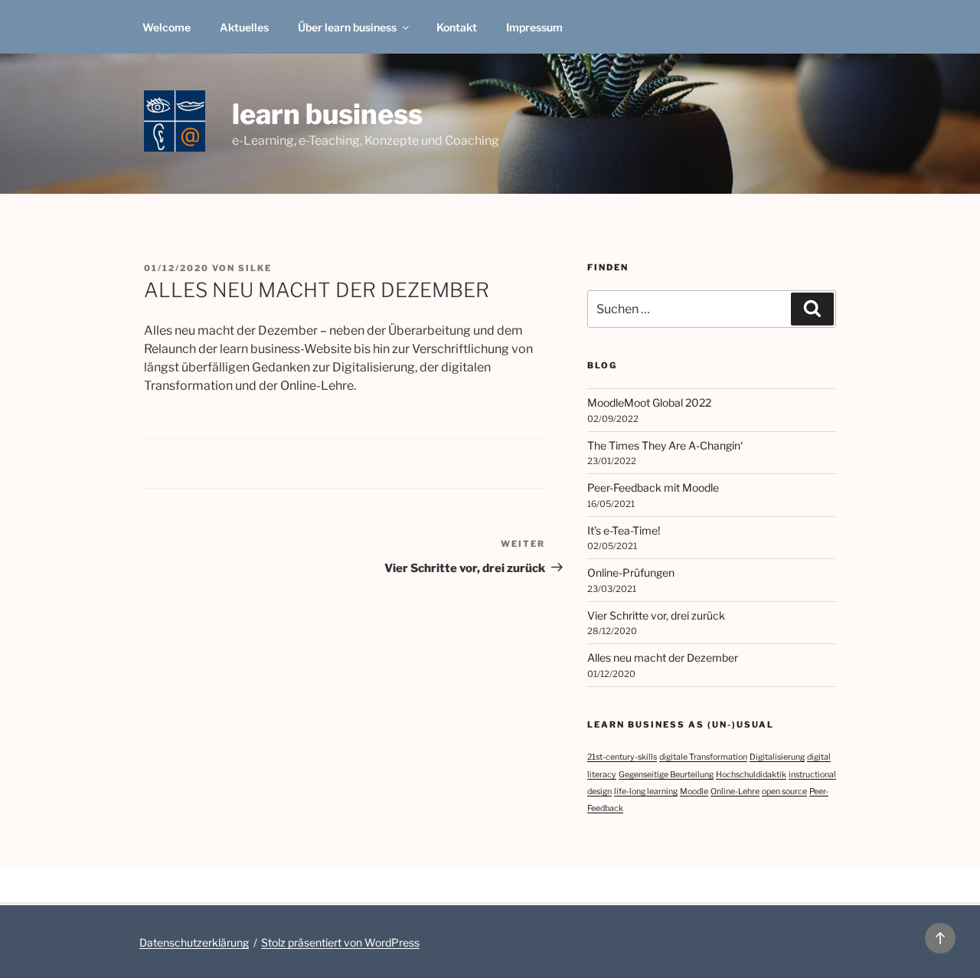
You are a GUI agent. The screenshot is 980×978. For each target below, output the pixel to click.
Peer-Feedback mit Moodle (653, 487)
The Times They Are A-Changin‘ (665, 445)
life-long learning (646, 791)
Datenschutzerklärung (194, 942)
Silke (255, 268)
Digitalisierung (777, 757)
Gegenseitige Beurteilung (666, 775)
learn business (327, 114)
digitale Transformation (703, 757)
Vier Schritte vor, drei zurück (656, 615)
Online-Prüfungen (631, 572)
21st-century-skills (622, 757)
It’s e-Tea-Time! (623, 530)
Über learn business (347, 27)
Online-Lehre (735, 791)
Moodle (694, 791)
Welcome (166, 27)
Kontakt (456, 27)
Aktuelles (244, 27)
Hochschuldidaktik (751, 775)
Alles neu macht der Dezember (662, 657)
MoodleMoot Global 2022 (649, 402)
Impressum (534, 27)
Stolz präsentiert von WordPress (340, 942)
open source (784, 791)
